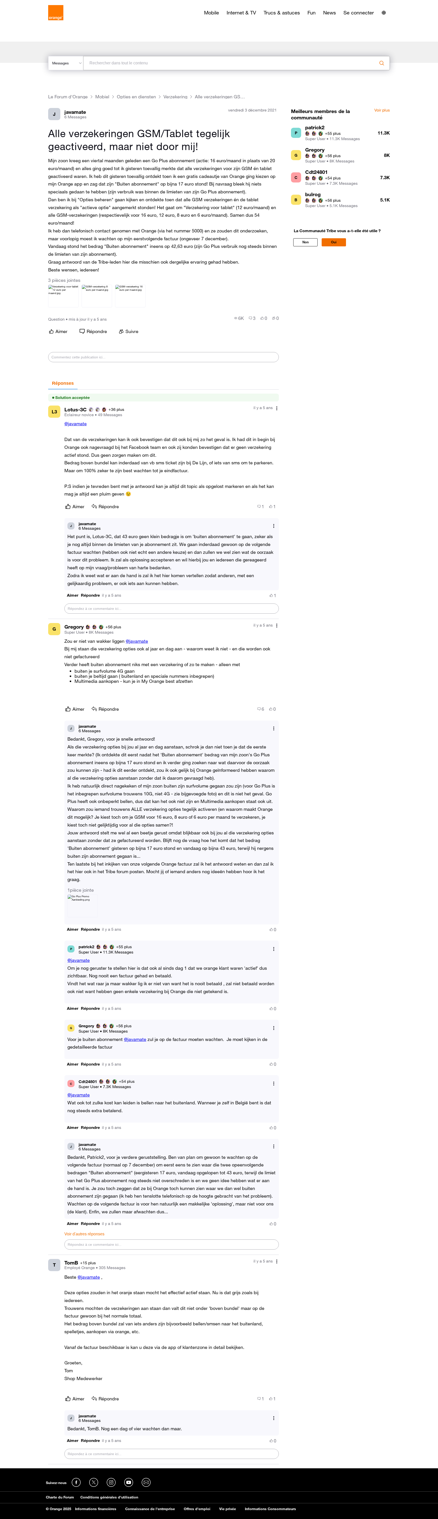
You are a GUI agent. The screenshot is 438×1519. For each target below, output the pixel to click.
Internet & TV (241, 13)
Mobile (211, 13)
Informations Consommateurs (270, 1509)
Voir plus (382, 110)
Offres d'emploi (197, 1509)
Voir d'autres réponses (84, 1234)
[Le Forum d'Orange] (55, 12)
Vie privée (227, 1509)
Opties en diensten (136, 97)
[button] (72, 595)
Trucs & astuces (282, 13)
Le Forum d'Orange (68, 97)
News (329, 13)
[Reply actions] (274, 525)
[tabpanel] (163, 927)
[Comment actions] (277, 408)
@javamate (75, 423)
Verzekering (175, 97)
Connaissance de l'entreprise (150, 1509)
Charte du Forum (60, 1497)
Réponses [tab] (63, 383)
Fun (311, 13)
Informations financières (95, 1509)
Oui (334, 242)
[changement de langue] (384, 13)
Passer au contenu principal (27, 4)
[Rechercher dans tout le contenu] (382, 63)
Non (305, 242)
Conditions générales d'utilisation (109, 1497)
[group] (239, 318)
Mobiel (102, 97)
